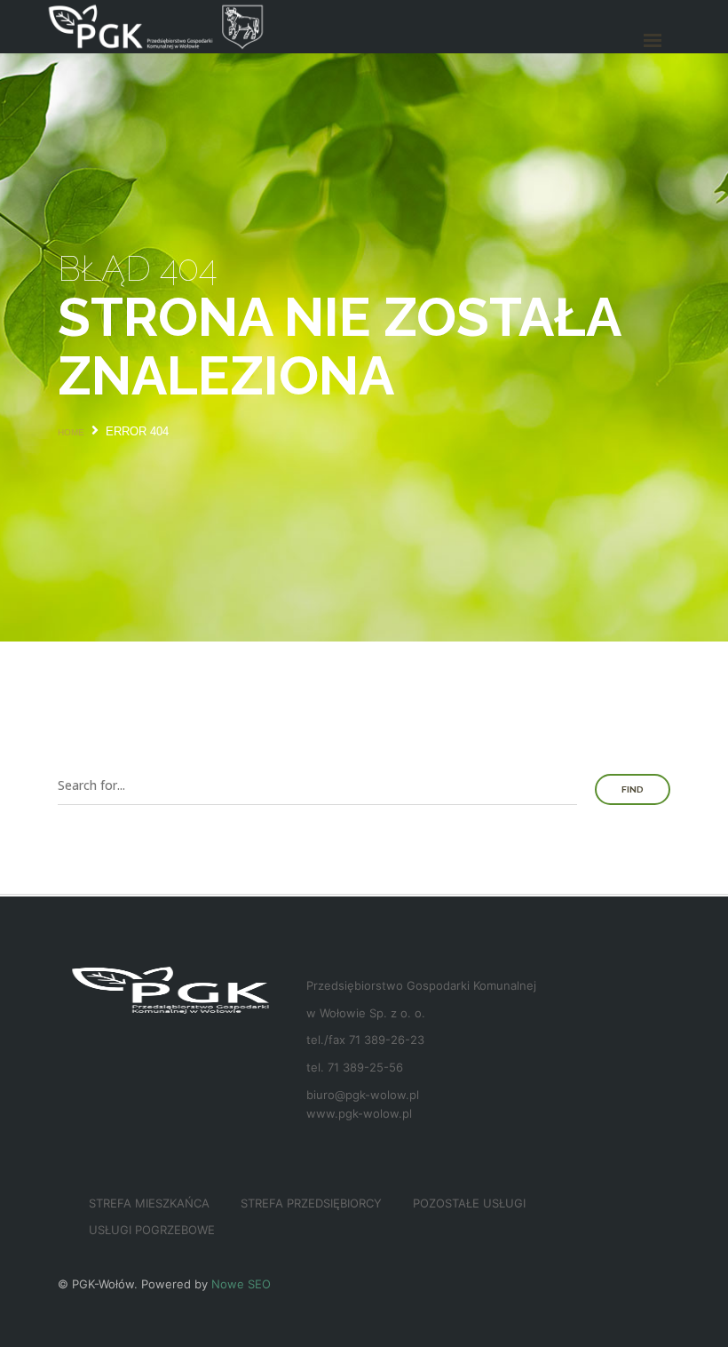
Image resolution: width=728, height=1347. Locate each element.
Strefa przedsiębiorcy (311, 1203)
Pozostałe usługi (469, 1203)
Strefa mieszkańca (149, 1203)
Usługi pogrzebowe (152, 1230)
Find (632, 789)
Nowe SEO (241, 1284)
